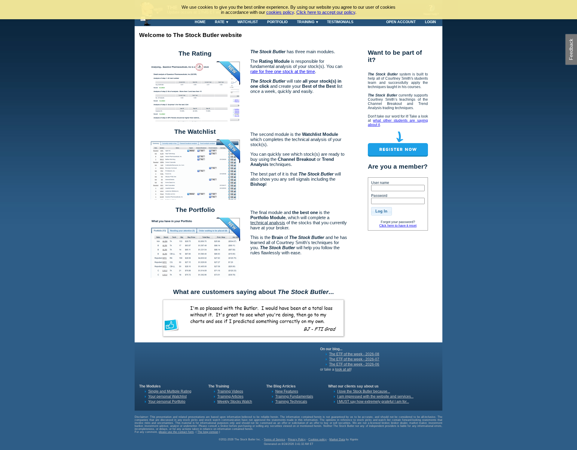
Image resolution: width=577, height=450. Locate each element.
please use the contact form (176, 431)
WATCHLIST (247, 22)
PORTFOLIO (277, 22)
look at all (343, 369)
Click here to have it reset (398, 225)
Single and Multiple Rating (169, 391)
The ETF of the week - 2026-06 (354, 364)
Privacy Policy (297, 439)
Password (379, 196)
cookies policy (280, 12)
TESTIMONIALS (340, 22)
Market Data (337, 439)
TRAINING (305, 22)
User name (380, 183)
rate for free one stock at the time (282, 71)
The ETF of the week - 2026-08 (354, 354)
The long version (207, 431)
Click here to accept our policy (325, 12)
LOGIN (430, 22)
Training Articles (230, 396)
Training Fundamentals (294, 396)
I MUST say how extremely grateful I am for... (373, 401)
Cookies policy (317, 439)
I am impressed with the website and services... (375, 396)
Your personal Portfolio (166, 401)
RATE (219, 22)
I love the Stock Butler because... (363, 391)
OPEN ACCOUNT (401, 22)
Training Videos (230, 391)
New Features (286, 391)
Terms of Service (274, 439)
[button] (381, 211)
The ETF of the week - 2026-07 (354, 359)
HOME (200, 22)
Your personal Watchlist (167, 396)
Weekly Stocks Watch (234, 401)
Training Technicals (291, 401)
